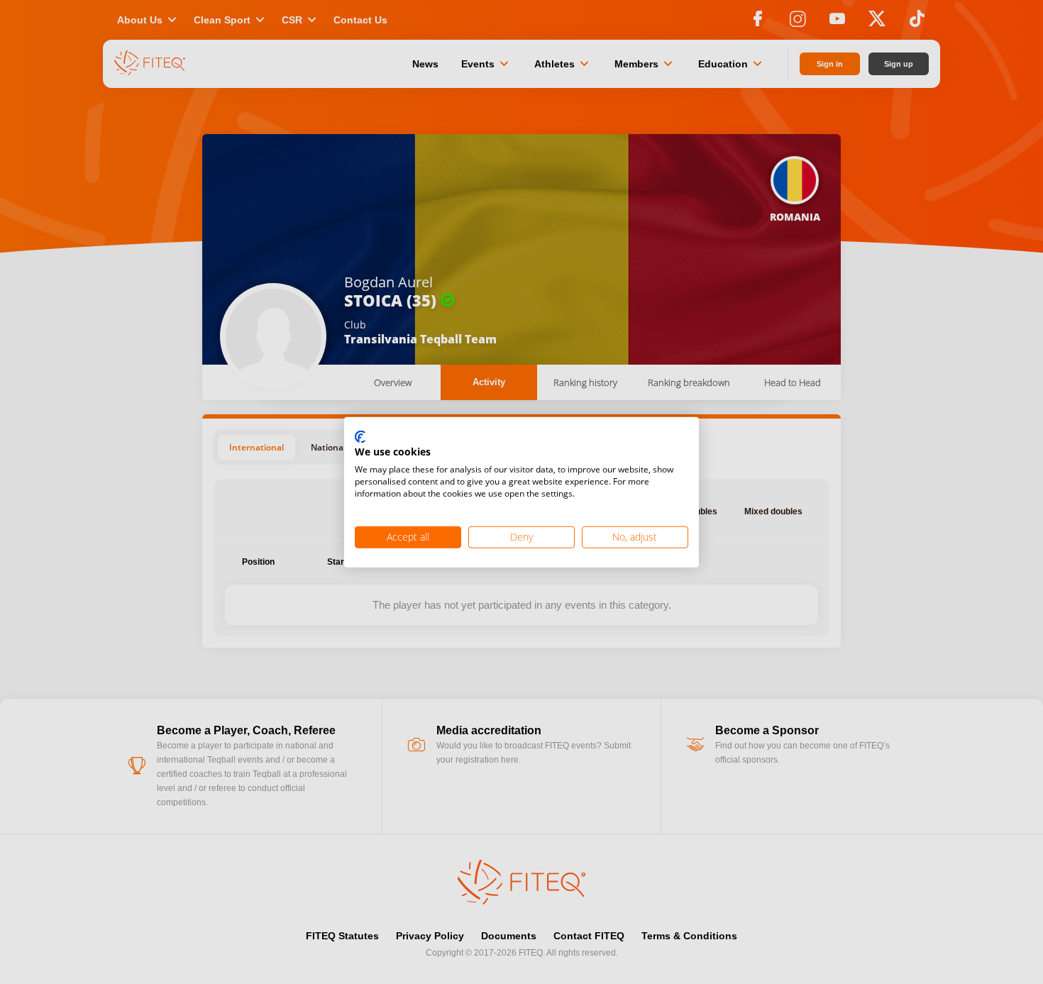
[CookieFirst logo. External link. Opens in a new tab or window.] (360, 437)
